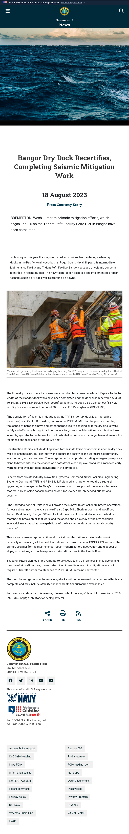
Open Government (78, 780)
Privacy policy (17, 796)
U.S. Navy (14, 805)
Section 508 (75, 748)
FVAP (12, 821)
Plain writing (75, 788)
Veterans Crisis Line (21, 813)
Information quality (20, 772)
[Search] (121, 11)
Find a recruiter (76, 756)
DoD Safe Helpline (20, 756)
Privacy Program (78, 796)
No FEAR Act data (20, 780)
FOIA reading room (79, 764)
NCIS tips (73, 772)
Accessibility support (22, 748)
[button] (73, 2)
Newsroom (63, 20)
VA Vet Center (76, 813)
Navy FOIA (15, 764)
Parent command (19, 788)
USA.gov (73, 805)
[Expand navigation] (7, 11)
